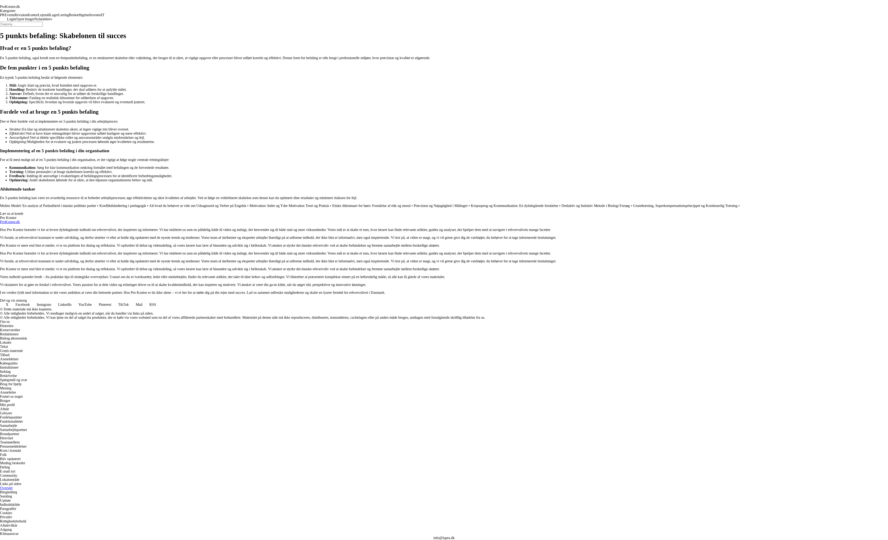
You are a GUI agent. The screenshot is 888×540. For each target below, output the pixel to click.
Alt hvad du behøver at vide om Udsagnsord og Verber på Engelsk (197, 206)
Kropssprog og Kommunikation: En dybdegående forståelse (514, 206)
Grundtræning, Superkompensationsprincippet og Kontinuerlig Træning (685, 206)
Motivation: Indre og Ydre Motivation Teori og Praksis (289, 206)
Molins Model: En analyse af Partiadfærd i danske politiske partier (48, 206)
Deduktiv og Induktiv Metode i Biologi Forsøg (595, 206)
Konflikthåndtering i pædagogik (122, 206)
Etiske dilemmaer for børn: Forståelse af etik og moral (371, 206)
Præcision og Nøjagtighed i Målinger (441, 206)
